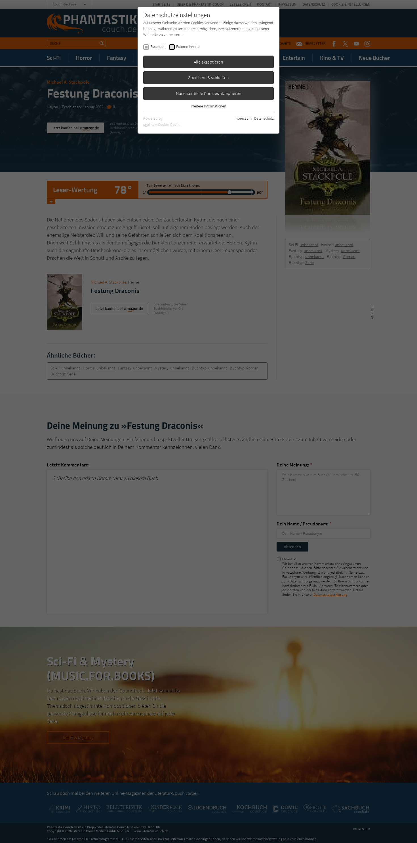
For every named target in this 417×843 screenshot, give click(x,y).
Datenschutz (264, 118)
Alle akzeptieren (208, 62)
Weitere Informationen (208, 106)
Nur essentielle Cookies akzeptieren (208, 93)
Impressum (243, 118)
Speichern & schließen (208, 77)
